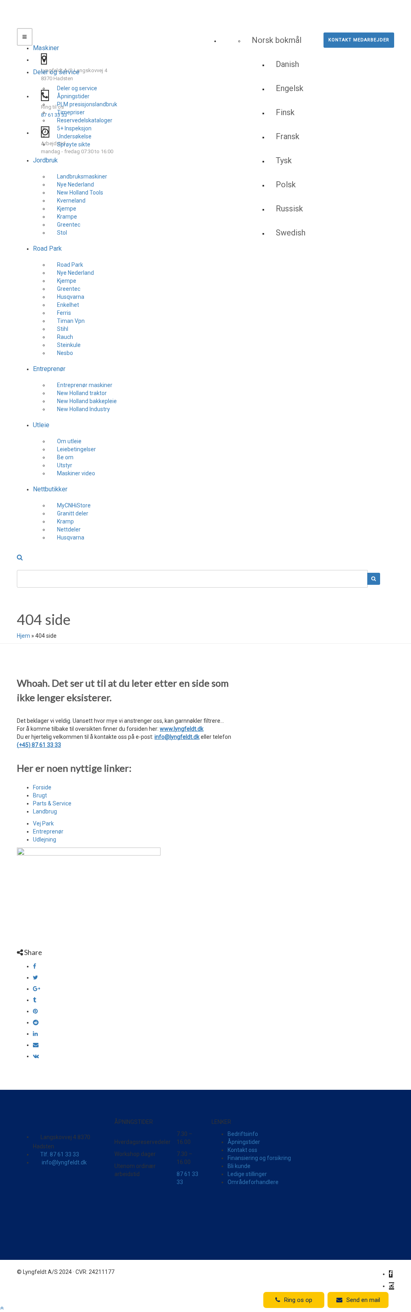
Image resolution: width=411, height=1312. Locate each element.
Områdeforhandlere (253, 1182)
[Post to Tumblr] (34, 1000)
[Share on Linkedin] (35, 1033)
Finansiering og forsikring (259, 1158)
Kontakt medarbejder (358, 40)
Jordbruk (45, 160)
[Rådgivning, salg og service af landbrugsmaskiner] (67, 10)
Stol (62, 232)
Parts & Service (52, 803)
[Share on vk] (36, 1056)
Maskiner (46, 48)
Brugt (40, 795)
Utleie (41, 425)
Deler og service (56, 72)
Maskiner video (76, 473)
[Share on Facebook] (34, 966)
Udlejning (44, 839)
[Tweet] (35, 977)
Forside (42, 787)
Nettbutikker (50, 489)
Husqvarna (70, 537)
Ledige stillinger (247, 1174)
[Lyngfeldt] (63, 26)
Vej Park (43, 823)
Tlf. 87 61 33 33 (59, 1154)
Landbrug (45, 811)
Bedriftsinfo (243, 1134)
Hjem (23, 636)
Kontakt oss (242, 1150)
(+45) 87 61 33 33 (39, 745)
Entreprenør (49, 369)
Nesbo (65, 353)
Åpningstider (244, 1142)
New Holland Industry (83, 409)
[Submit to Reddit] (36, 1022)
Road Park (47, 248)
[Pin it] (35, 1011)
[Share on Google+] (36, 989)
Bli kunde (239, 1166)
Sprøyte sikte (73, 144)
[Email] (36, 1045)
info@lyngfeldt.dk (177, 737)
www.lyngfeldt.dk (181, 729)
